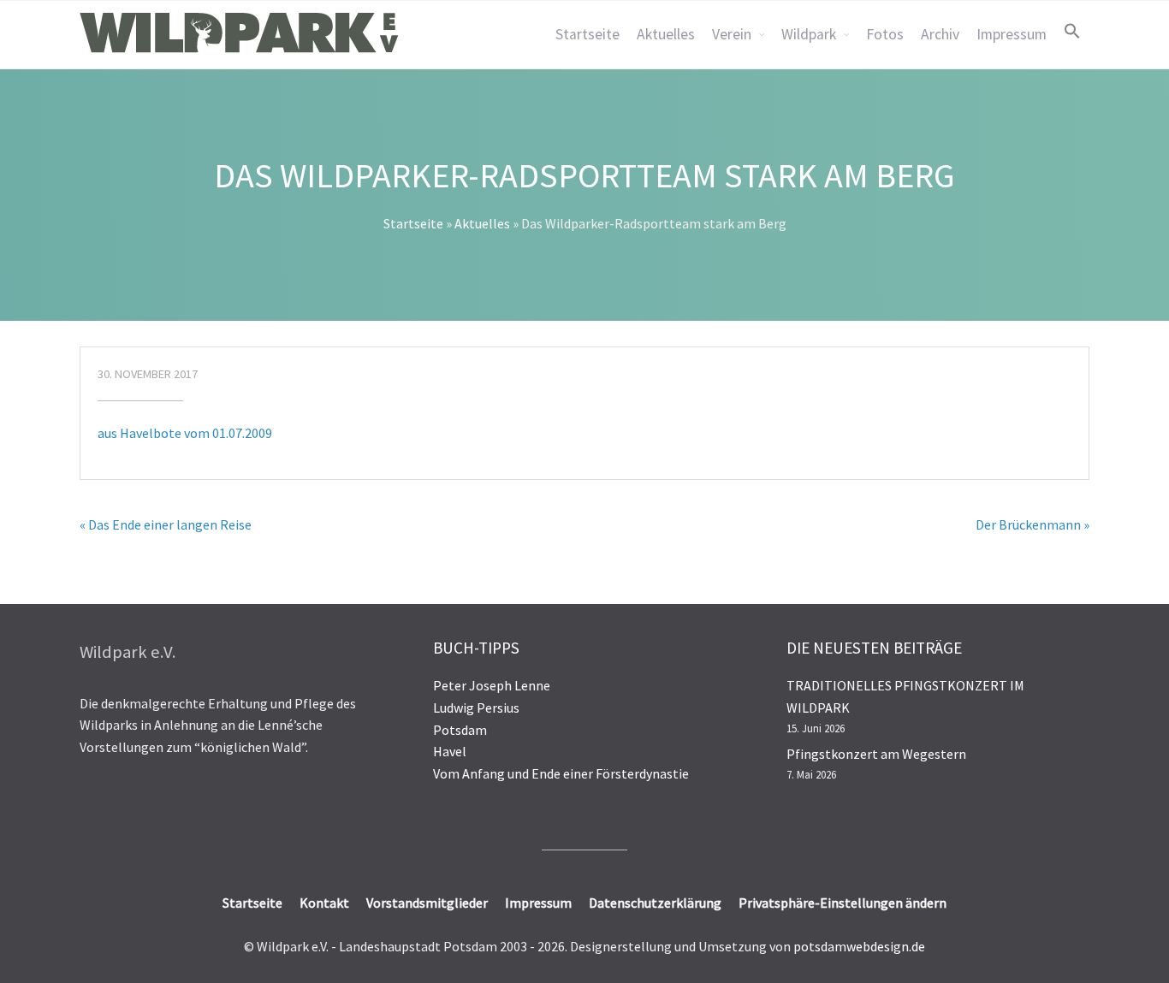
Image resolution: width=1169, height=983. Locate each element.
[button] (1072, 31)
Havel (449, 751)
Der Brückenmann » (1032, 524)
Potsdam (460, 729)
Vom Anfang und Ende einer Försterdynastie (561, 773)
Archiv (940, 34)
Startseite (587, 34)
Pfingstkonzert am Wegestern (876, 753)
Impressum (1011, 34)
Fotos (885, 34)
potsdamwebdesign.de (859, 946)
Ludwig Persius (476, 707)
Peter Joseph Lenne (491, 685)
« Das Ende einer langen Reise (166, 524)
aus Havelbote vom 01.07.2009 (185, 432)
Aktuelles (666, 34)
